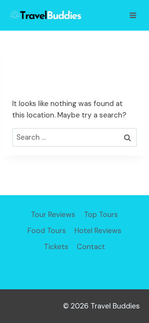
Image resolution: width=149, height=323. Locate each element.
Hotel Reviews (97, 230)
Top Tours (101, 214)
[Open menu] (133, 15)
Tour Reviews (53, 214)
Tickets (56, 246)
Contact (91, 246)
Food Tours (47, 230)
